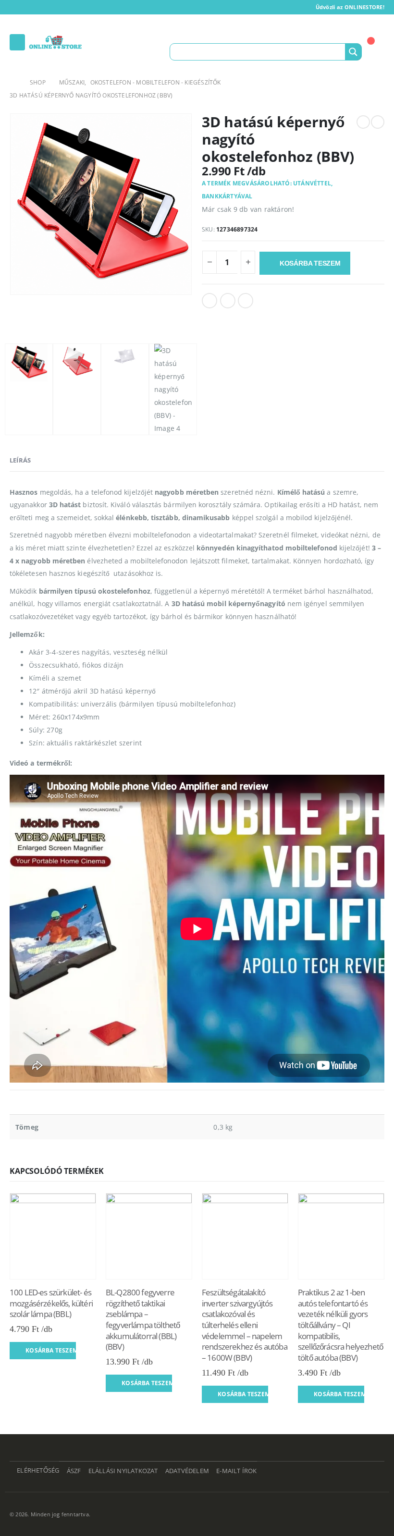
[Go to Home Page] (13, 82)
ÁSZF (74, 1471)
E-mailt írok (236, 1471)
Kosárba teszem (310, 263)
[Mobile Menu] (17, 42)
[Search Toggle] (179, 33)
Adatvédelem (187, 1471)
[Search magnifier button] (353, 52)
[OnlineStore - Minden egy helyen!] (55, 42)
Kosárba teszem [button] (50, 1350)
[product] (53, 1236)
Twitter (227, 300)
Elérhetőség (38, 1470)
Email (245, 300)
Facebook (209, 300)
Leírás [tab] (20, 460)
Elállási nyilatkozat (123, 1471)
